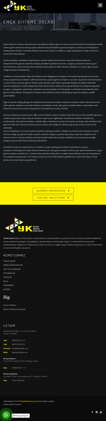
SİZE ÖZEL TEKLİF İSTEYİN (51, 197)
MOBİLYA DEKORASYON (13, 265)
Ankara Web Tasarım (12, 404)
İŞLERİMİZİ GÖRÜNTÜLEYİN (51, 190)
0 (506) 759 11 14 (18, 367)
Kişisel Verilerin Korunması (14, 309)
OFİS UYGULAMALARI (11, 269)
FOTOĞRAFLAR (9, 273)
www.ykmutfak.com (19, 352)
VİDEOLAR (7, 277)
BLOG (5, 281)
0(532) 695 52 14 (18, 340)
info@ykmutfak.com (20, 348)
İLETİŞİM (6, 289)
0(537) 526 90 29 (18, 344)
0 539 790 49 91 (18, 380)
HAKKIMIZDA (8, 285)
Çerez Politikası (9, 305)
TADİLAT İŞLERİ (9, 261)
